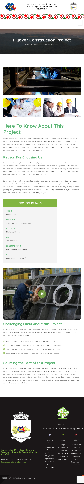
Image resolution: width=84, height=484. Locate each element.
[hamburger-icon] (80, 23)
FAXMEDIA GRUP (63, 424)
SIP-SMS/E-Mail (50, 441)
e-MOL (63, 440)
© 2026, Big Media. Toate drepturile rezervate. (18, 478)
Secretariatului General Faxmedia (13, 462)
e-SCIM (76, 440)
